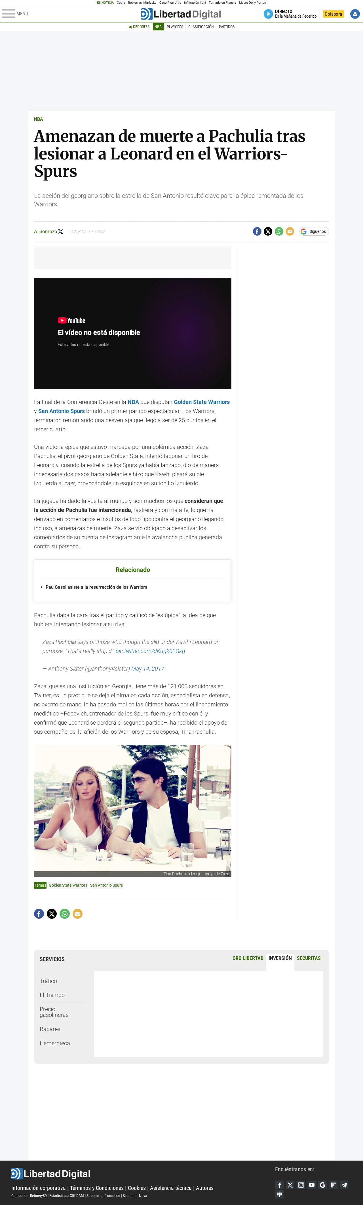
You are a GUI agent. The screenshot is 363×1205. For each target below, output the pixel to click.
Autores (205, 1188)
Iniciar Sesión (355, 14)
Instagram (301, 1185)
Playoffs (175, 26)
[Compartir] (257, 231)
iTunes (279, 1194)
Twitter (290, 1185)
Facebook (279, 1185)
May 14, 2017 (147, 668)
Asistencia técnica (171, 1188)
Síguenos (318, 231)
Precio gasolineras (54, 1012)
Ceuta (121, 3)
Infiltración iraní (195, 3)
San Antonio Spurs (106, 885)
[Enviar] (279, 231)
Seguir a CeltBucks (60, 231)
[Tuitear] (268, 231)
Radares (50, 1029)
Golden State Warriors (68, 885)
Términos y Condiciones (97, 1188)
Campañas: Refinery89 (29, 1195)
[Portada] (181, 14)
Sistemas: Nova (135, 1195)
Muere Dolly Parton (252, 3)
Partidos (227, 26)
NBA (158, 26)
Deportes (141, 26)
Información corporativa (38, 1188)
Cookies (137, 1188)
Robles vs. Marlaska (142, 3)
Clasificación (201, 26)
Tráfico (48, 981)
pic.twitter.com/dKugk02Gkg (150, 651)
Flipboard (333, 1185)
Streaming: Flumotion (103, 1195)
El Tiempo (52, 995)
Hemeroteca (55, 1043)
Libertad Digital (143, 1173)
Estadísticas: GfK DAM (66, 1195)
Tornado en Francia (222, 3)
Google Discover (322, 1185)
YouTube (311, 1185)
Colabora (333, 14)
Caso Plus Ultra (170, 3)
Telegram (344, 1185)
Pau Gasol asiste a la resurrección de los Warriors (96, 587)
